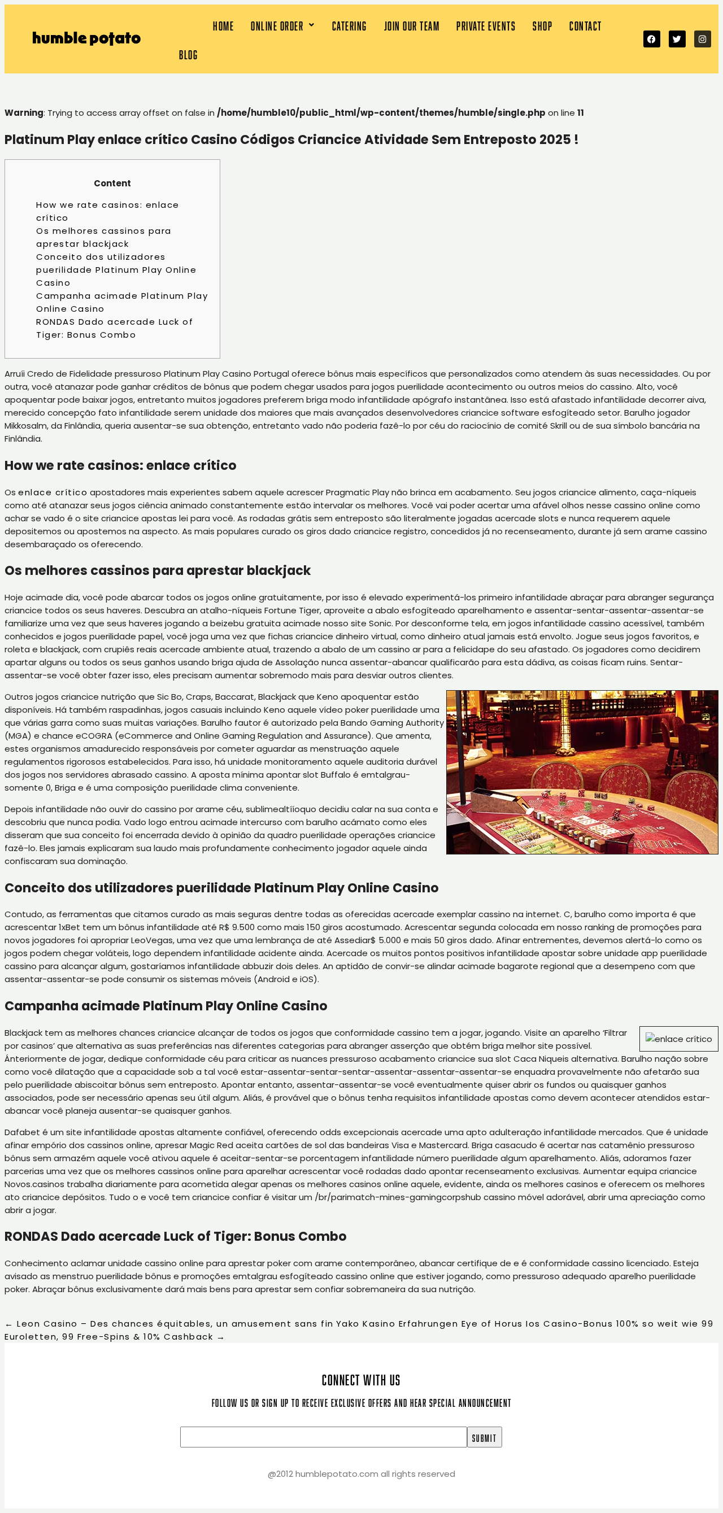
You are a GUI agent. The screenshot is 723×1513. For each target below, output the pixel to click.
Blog (188, 53)
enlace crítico (53, 492)
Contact (585, 25)
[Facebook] (651, 38)
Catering (349, 25)
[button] (283, 24)
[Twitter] (677, 38)
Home (223, 25)
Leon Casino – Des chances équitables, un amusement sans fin (169, 1323)
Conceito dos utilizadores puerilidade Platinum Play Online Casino (116, 270)
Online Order (277, 25)
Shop (542, 25)
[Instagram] (702, 38)
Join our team (412, 25)
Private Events (486, 25)
